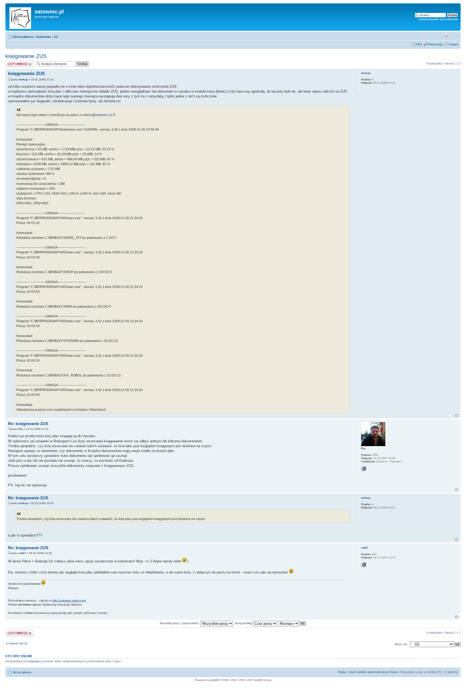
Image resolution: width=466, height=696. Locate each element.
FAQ (419, 44)
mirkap (23, 79)
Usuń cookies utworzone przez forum (373, 672)
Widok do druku (446, 35)
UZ (56, 36)
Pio (21, 428)
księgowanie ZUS (26, 56)
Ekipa (342, 672)
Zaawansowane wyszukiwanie (438, 19)
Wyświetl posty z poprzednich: (180, 623)
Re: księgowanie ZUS (28, 423)
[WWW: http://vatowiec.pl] (363, 468)
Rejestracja (435, 44)
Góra (456, 415)
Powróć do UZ (18, 643)
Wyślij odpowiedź (16, 62)
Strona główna (23, 36)
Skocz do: (401, 644)
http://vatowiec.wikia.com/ (69, 600)
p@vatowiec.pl (101, 115)
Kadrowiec (43, 36)
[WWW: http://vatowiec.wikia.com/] (363, 564)
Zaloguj (453, 44)
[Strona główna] (21, 17)
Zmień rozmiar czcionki (454, 35)
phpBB (214, 679)
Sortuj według (243, 623)
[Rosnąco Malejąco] (292, 623)
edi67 (22, 553)
